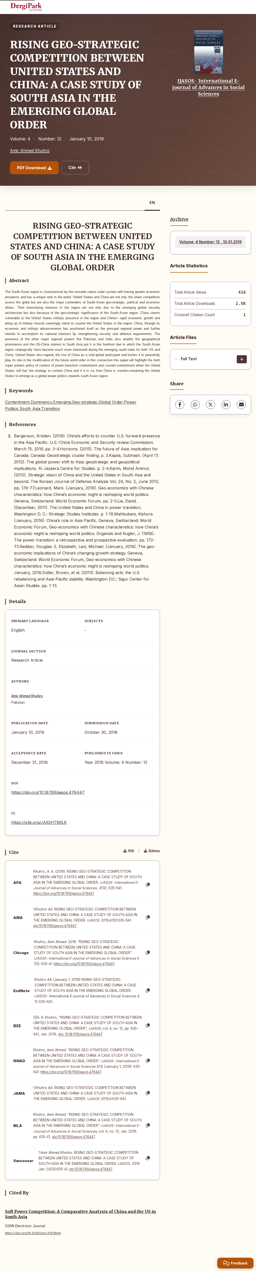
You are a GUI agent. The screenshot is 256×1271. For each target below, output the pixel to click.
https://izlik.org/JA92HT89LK (39, 822)
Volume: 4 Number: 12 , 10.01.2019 (210, 242)
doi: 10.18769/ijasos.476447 (80, 1034)
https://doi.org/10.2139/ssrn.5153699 (33, 1233)
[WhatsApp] (195, 404)
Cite (72, 167)
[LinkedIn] (226, 404)
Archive (179, 219)
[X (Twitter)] (210, 404)
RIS (131, 851)
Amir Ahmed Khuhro (30, 150)
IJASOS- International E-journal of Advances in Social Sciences (208, 87)
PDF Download (31, 167)
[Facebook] (179, 404)
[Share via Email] (241, 404)
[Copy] (148, 885)
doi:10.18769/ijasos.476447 (54, 926)
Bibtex (154, 851)
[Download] (242, 359)
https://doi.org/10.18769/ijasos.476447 (47, 792)
